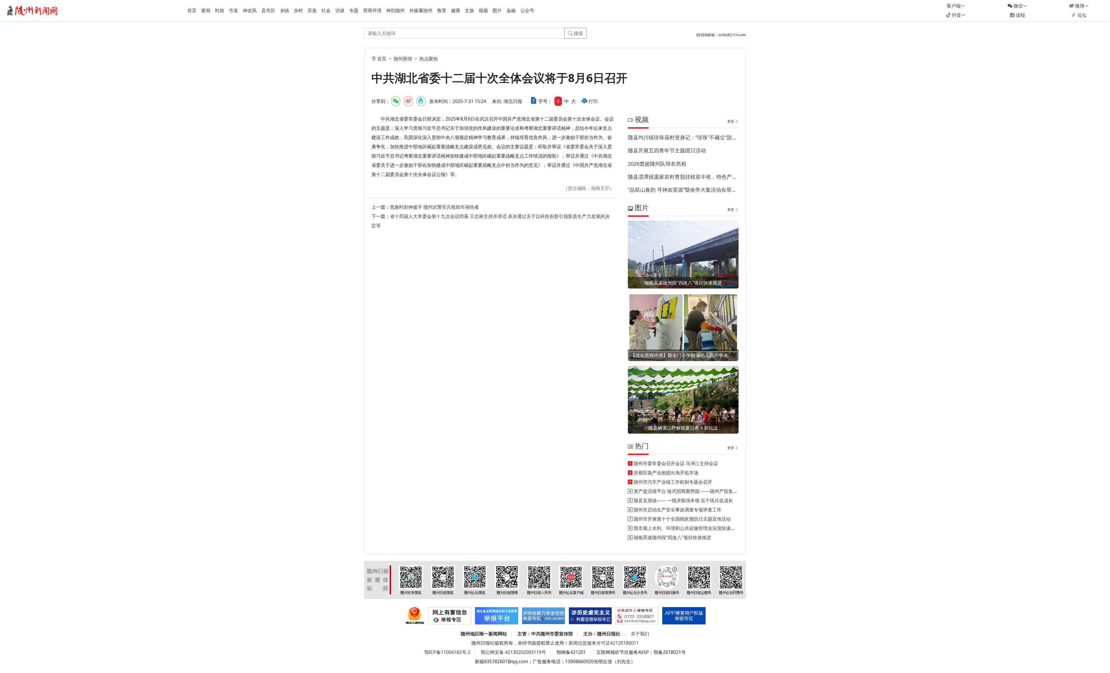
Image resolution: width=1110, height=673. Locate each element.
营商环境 (372, 10)
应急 (312, 10)
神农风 (250, 10)
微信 (1017, 6)
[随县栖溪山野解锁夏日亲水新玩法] (683, 407)
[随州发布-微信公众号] (411, 579)
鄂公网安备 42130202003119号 (513, 652)
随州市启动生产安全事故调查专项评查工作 (678, 509)
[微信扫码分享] (396, 101)
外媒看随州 (420, 10)
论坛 (1081, 15)
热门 (641, 445)
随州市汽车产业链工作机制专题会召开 (673, 482)
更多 (731, 121)
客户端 (954, 6)
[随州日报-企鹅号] (699, 579)
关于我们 (640, 634)
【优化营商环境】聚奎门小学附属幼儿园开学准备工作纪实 (683, 355)
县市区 (268, 10)
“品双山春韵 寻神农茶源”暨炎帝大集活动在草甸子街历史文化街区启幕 (683, 189)
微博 (1079, 6)
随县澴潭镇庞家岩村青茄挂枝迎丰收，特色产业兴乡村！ (683, 176)
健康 (455, 10)
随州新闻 (403, 59)
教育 (441, 10)
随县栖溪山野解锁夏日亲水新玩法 (683, 428)
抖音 (956, 15)
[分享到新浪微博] (408, 101)
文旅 (469, 10)
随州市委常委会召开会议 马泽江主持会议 (676, 463)
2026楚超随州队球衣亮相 (657, 163)
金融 (511, 10)
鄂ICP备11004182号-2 (447, 652)
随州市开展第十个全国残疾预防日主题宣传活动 (682, 519)
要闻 (205, 10)
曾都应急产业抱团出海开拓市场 (666, 472)
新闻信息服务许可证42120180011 (604, 643)
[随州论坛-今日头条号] (635, 579)
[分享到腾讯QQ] (421, 101)
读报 (1020, 15)
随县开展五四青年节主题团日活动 (667, 150)
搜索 (578, 33)
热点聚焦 (428, 59)
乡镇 (284, 10)
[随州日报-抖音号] (667, 579)
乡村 (298, 10)
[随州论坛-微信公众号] (475, 579)
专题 (353, 10)
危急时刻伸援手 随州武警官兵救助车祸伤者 (434, 207)
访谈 (340, 10)
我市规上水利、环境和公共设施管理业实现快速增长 (687, 528)
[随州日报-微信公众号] (443, 579)
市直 (233, 10)
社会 (326, 10)
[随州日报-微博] (507, 579)
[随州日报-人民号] (539, 579)
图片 (497, 10)
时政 (219, 10)
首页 (192, 10)
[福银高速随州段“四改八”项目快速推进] (683, 262)
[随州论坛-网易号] (731, 579)
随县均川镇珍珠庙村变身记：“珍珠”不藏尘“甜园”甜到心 (683, 137)
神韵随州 (395, 10)
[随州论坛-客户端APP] (571, 579)
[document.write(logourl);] (32, 10)
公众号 (527, 10)
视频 (483, 10)
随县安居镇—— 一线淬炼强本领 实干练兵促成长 (683, 500)
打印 (593, 101)
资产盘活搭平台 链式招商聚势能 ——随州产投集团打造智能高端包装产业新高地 (716, 491)
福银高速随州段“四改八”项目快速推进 (683, 283)
